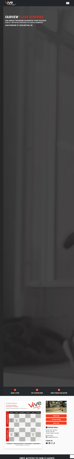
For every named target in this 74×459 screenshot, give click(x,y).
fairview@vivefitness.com (52, 437)
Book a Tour (56, 423)
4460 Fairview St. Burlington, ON (18, 25)
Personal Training (56, 419)
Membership (56, 416)
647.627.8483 (50, 435)
